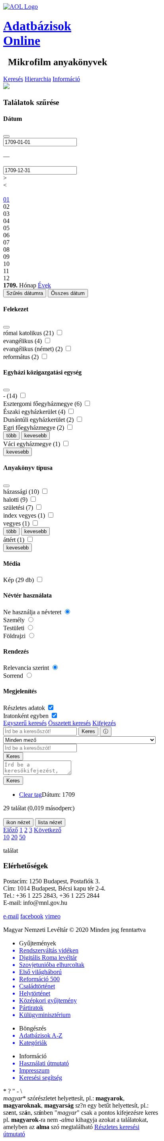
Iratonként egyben (26, 715)
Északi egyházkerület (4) (35, 411)
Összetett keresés (69, 723)
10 (6, 837)
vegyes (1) (17, 523)
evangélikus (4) (23, 341)
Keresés (13, 79)
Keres (88, 731)
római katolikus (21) (29, 333)
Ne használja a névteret (33, 612)
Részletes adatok (25, 707)
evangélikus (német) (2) (33, 348)
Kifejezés (104, 723)
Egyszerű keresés (25, 723)
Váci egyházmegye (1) (32, 443)
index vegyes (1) (25, 515)
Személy (14, 620)
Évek (44, 285)
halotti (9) (16, 499)
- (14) (11, 395)
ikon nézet (18, 822)
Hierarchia (38, 79)
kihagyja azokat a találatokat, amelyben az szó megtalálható (75, 1123)
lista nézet (50, 822)
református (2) (21, 356)
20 (14, 837)
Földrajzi (15, 636)
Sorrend (14, 675)
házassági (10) (22, 491)
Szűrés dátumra (24, 293)
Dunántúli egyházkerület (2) (39, 419)
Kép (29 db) (19, 579)
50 (22, 837)
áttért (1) (14, 539)
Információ (66, 79)
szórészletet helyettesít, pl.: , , (64, 1102)
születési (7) (19, 507)
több (11, 436)
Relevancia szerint (27, 667)
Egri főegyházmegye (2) (34, 427)
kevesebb (35, 436)
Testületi (14, 628)
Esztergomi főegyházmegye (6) (43, 403)
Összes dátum (68, 293)
